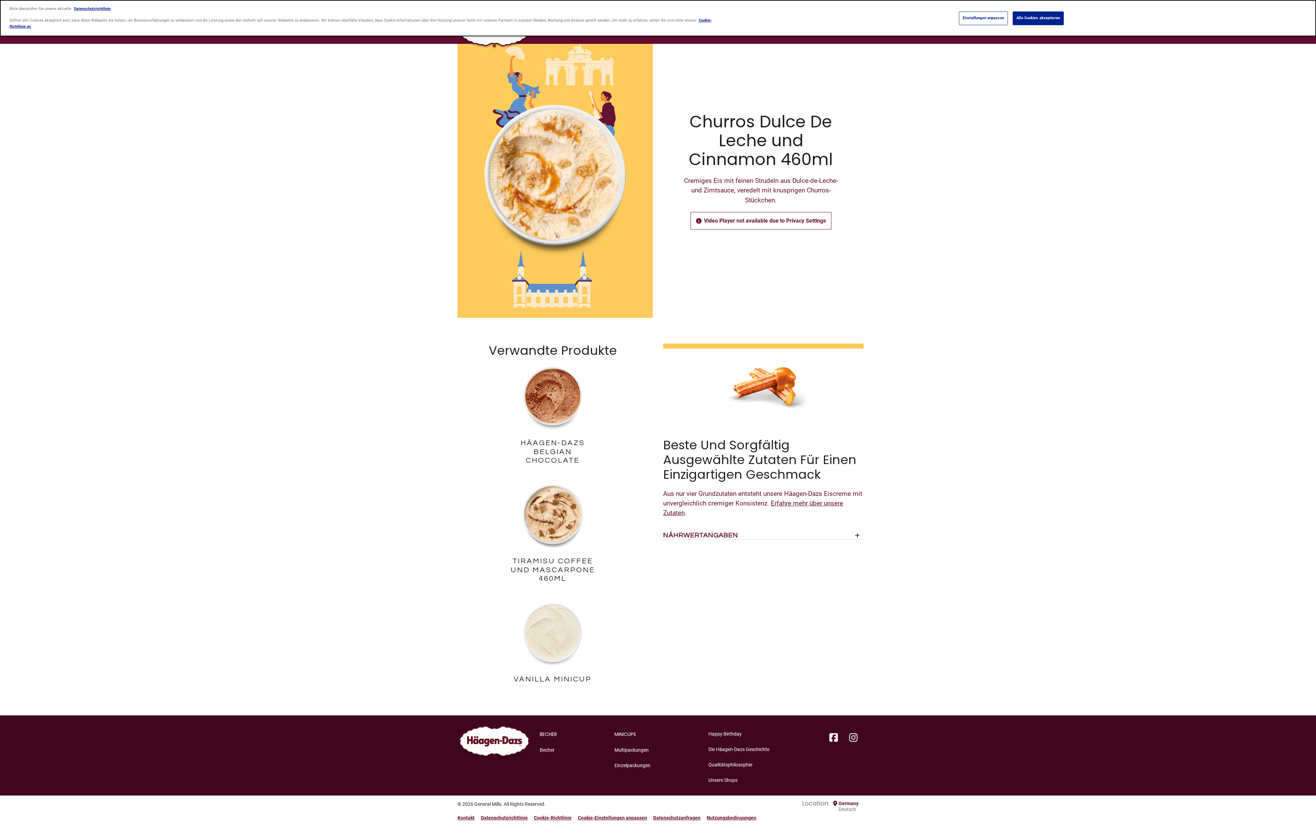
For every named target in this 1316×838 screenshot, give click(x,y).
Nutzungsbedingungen (731, 818)
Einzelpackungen (632, 765)
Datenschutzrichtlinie (504, 818)
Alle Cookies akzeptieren (1038, 18)
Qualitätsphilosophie (730, 764)
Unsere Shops (723, 780)
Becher (547, 750)
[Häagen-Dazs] (494, 743)
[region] (658, 18)
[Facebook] (834, 738)
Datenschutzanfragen (676, 818)
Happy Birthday (725, 734)
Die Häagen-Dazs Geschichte (738, 749)
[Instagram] (853, 738)
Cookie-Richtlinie (553, 818)
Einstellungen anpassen (983, 18)
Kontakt (466, 818)
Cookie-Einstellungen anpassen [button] (612, 818)
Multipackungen (631, 750)
